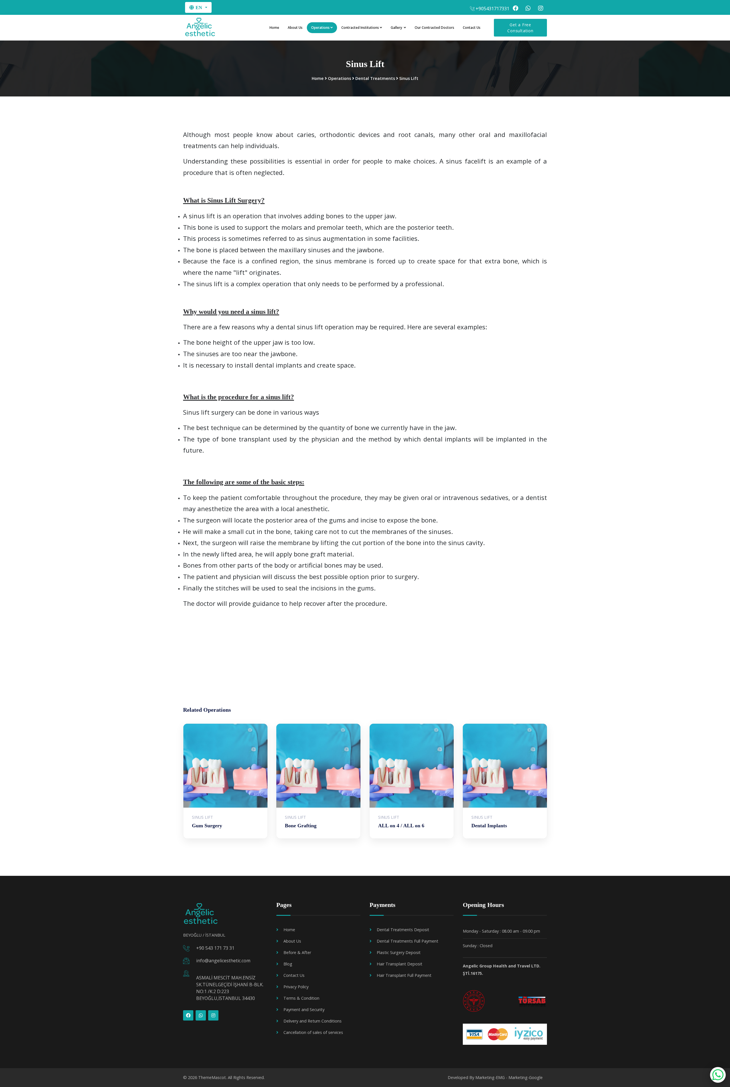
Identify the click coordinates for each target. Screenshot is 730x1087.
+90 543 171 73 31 (215, 948)
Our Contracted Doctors (434, 27)
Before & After (297, 952)
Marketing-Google (525, 1077)
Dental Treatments (375, 78)
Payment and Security (304, 1009)
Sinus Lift (408, 78)
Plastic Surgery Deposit (399, 952)
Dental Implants (489, 825)
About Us (295, 27)
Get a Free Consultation (520, 27)
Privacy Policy (296, 986)
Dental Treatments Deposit (403, 929)
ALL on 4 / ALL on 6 (401, 825)
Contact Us (471, 27)
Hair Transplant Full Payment (404, 975)
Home (274, 27)
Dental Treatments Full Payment (407, 941)
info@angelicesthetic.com (223, 960)
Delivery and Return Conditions (312, 1021)
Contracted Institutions (360, 27)
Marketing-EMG (490, 1077)
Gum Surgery (207, 825)
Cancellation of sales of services (313, 1032)
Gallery (397, 27)
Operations (320, 27)
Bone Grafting (301, 825)
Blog (287, 964)
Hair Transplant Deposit (399, 964)
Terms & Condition (301, 998)
